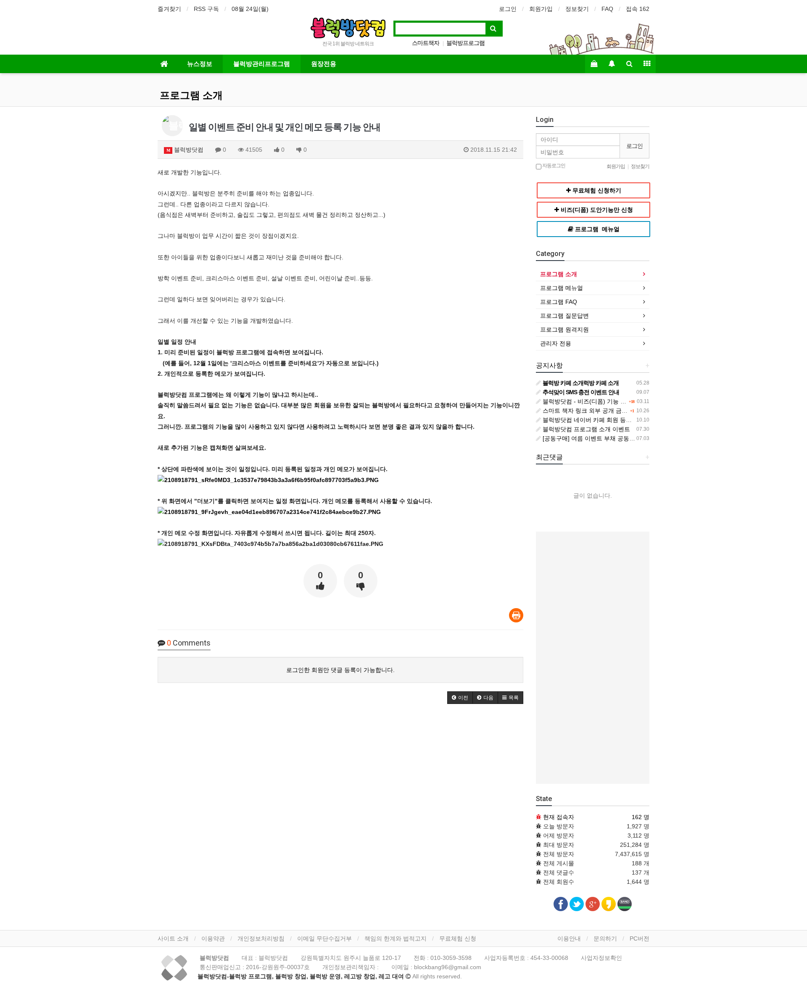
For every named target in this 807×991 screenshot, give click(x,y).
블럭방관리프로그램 (261, 64)
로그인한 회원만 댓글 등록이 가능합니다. (340, 670)
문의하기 (605, 938)
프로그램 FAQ (558, 301)
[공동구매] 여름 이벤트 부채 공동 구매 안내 (598, 438)
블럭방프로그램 (465, 43)
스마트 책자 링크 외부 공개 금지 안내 (591, 410)
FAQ (607, 8)
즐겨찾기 (169, 8)
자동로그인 (553, 166)
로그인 (508, 8)
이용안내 (569, 938)
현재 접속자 (558, 817)
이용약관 (213, 938)
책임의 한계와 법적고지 (395, 938)
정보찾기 (577, 8)
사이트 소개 (173, 938)
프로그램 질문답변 (564, 315)
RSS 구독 (206, 8)
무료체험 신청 (457, 938)
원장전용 (323, 64)
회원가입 (541, 8)
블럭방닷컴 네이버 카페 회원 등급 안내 (593, 419)
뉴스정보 (199, 64)
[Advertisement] (592, 658)
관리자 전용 (555, 343)
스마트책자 (425, 43)
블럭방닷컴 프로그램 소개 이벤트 (585, 429)
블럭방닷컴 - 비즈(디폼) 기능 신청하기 (592, 401)
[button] (460, 697)
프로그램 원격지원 (564, 329)
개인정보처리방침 (261, 938)
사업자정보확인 (601, 957)
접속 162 (637, 8)
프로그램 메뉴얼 (561, 288)
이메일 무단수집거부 (324, 938)
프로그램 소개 (191, 95)
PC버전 (639, 938)
